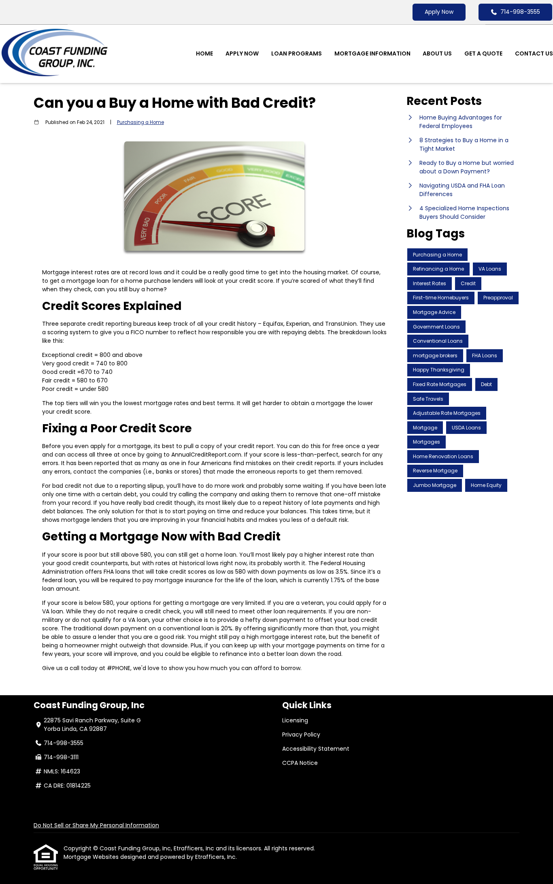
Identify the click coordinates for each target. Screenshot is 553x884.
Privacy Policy (301, 734)
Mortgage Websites (92, 857)
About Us (437, 53)
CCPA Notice (300, 763)
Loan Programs (296, 53)
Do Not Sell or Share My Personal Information (96, 825)
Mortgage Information (372, 53)
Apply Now (439, 12)
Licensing (295, 720)
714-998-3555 (520, 12)
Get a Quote (483, 53)
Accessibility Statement (315, 749)
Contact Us (534, 53)
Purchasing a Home (140, 122)
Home (204, 53)
